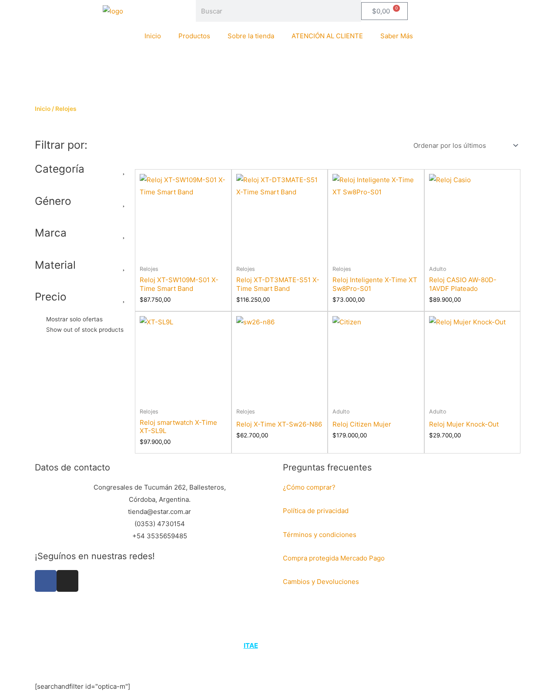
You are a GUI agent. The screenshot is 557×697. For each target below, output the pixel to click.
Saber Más (396, 36)
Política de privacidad (316, 511)
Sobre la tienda (251, 36)
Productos (194, 36)
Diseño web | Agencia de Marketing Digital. (279, 645)
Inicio (152, 36)
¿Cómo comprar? (309, 487)
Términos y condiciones (320, 534)
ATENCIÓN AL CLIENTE (327, 36)
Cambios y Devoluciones (321, 581)
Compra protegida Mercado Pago (334, 558)
